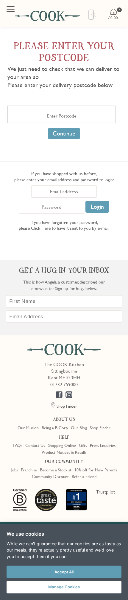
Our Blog (79, 427)
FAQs (17, 445)
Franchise (29, 469)
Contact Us (35, 445)
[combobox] (91, 15)
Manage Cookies (64, 586)
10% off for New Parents (95, 469)
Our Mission (28, 427)
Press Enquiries (102, 445)
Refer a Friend (84, 476)
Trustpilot (105, 492)
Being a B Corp (55, 427)
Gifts (83, 445)
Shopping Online (62, 445)
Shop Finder (100, 427)
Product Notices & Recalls (64, 452)
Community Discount (50, 476)
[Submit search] (94, 15)
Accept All (64, 571)
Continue (64, 133)
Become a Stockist (55, 469)
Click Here (41, 228)
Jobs (14, 469)
